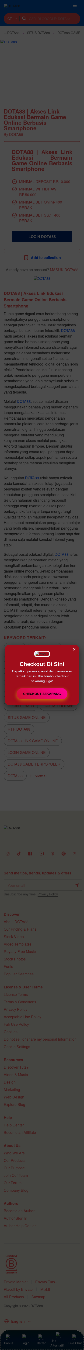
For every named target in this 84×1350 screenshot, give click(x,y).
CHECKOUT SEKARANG (42, 694)
